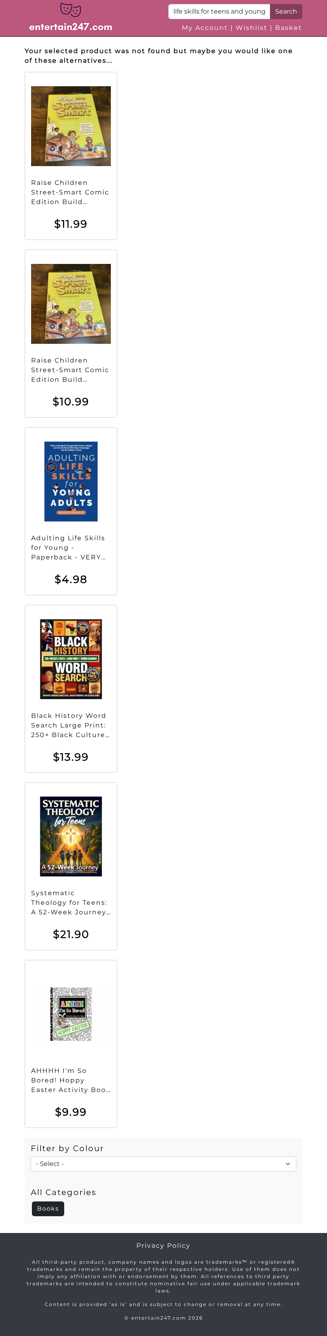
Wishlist (252, 28)
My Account (205, 28)
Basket (288, 28)
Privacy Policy (163, 1245)
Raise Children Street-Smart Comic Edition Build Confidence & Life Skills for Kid (70, 202)
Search (286, 11)
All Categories (64, 1192)
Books (48, 1208)
